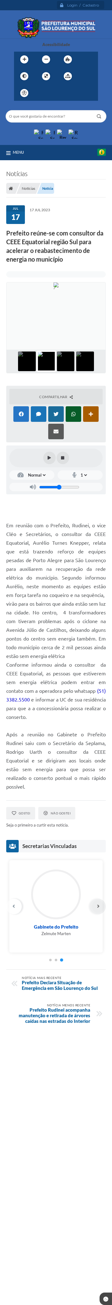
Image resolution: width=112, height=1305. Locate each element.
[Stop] (63, 458)
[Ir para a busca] (69, 93)
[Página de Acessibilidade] (24, 93)
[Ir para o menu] (55, 93)
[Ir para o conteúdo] (42, 93)
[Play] (49, 458)
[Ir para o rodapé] (83, 93)
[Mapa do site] (68, 76)
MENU (18, 152)
